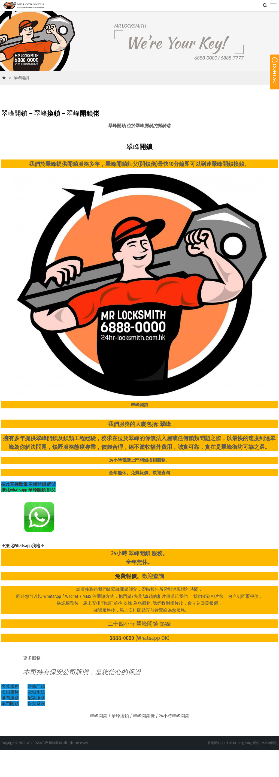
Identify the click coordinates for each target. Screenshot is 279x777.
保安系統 (36, 703)
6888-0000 (122, 638)
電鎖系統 (36, 692)
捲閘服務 (10, 697)
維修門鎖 (36, 686)
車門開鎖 (10, 703)
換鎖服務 (10, 692)
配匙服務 (36, 697)
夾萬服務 (10, 686)
